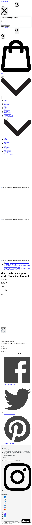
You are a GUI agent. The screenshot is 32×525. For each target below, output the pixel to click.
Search (5, 448)
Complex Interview (8, 449)
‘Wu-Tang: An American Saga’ (11, 453)
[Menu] (1, 97)
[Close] (1, 21)
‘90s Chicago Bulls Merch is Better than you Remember (17, 452)
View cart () (3, 24)
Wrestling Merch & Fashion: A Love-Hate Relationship (16, 451)
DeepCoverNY (4, 27)
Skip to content (4, 1)
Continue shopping (5, 26)
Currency (3, 76)
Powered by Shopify (14, 521)
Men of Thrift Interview (9, 455)
